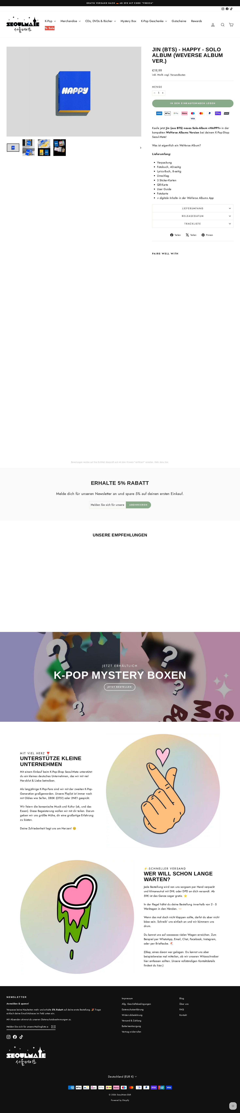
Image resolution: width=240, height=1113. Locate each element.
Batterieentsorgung (131, 1026)
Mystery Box (128, 21)
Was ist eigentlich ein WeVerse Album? (176, 145)
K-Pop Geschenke (152, 21)
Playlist (69, 794)
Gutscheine (179, 21)
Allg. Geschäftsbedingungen (136, 1004)
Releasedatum (193, 216)
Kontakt (183, 1015)
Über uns (184, 1004)
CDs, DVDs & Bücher (99, 21)
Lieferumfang (193, 208)
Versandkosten (178, 74)
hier (166, 462)
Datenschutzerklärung (133, 1009)
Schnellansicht (33, 596)
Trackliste (192, 223)
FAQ (181, 1009)
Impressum (127, 998)
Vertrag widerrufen (131, 1031)
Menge (157, 87)
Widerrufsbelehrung (132, 1015)
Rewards (196, 21)
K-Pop (49, 21)
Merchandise (69, 21)
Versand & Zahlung (131, 1020)
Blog (181, 998)
